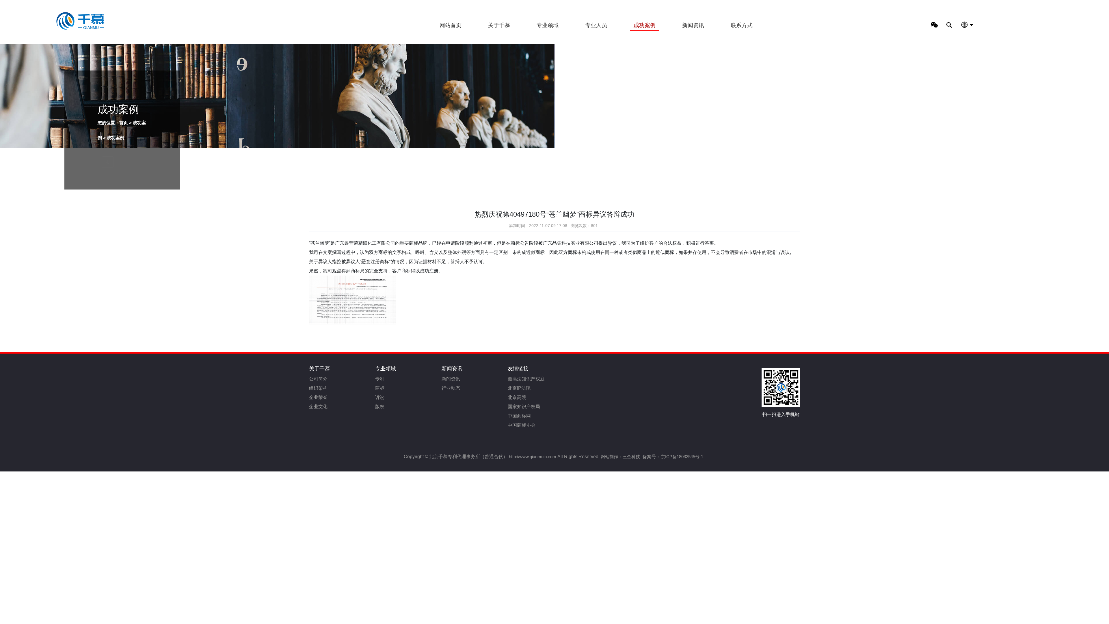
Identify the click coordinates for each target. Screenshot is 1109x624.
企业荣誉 (318, 397)
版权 (379, 406)
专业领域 (548, 25)
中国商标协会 (521, 425)
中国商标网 (519, 415)
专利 (379, 378)
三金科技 (631, 456)
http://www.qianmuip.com (532, 456)
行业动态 (451, 388)
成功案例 (645, 25)
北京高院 (517, 397)
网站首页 (451, 25)
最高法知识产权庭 (526, 378)
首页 (123, 122)
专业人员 (596, 25)
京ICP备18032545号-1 (682, 456)
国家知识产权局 (524, 406)
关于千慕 (499, 25)
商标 (379, 388)
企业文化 (318, 406)
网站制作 (609, 456)
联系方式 (742, 25)
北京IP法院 (519, 388)
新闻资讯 (693, 25)
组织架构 (318, 388)
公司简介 (318, 378)
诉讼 (379, 397)
